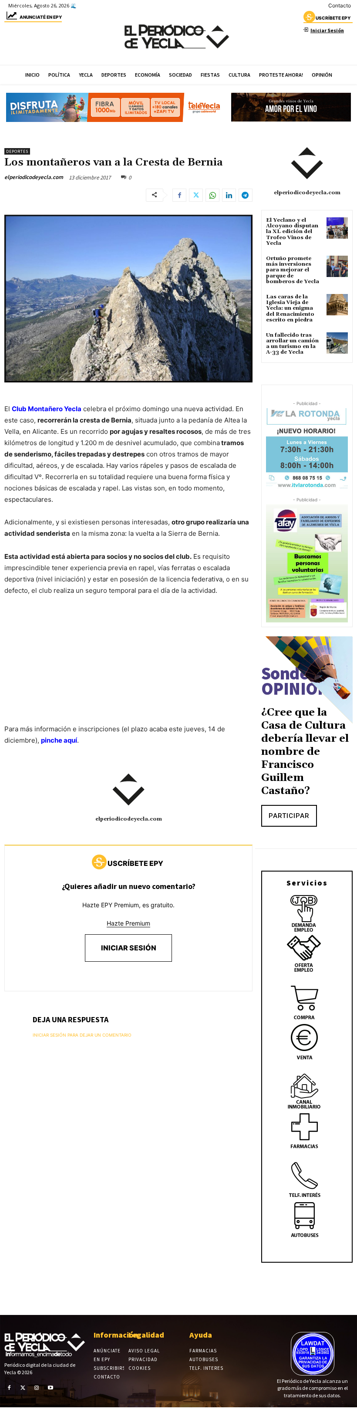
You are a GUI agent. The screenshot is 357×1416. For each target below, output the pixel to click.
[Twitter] (196, 195)
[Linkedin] (229, 195)
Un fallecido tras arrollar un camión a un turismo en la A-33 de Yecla (292, 344)
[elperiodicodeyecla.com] (128, 789)
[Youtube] (50, 1387)
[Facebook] (179, 195)
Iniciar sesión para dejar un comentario (82, 1034)
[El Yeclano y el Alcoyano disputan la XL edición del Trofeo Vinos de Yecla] (337, 228)
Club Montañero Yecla (46, 409)
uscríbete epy (333, 17)
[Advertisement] (128, 668)
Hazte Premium (128, 923)
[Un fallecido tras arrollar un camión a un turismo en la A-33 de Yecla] (337, 343)
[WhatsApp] (212, 195)
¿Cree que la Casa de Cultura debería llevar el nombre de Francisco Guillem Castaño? (305, 752)
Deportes (17, 151)
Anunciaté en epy (41, 17)
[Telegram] (246, 195)
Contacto (339, 5)
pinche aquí (59, 740)
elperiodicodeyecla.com (33, 177)
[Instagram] (36, 1387)
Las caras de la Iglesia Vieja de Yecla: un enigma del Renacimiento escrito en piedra (290, 308)
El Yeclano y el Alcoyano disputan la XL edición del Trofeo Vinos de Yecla (292, 232)
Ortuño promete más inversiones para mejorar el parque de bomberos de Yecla (292, 270)
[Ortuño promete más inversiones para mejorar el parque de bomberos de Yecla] (337, 266)
